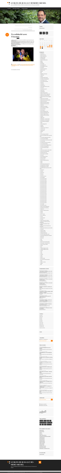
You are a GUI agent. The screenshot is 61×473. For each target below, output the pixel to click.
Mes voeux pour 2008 (43, 181)
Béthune (41, 71)
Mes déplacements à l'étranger (44, 165)
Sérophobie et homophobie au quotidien (45, 436)
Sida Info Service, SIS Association (45, 241)
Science (41, 240)
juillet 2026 (41, 316)
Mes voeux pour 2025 (43, 201)
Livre (41, 132)
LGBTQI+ (41, 131)
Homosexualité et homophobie (44, 121)
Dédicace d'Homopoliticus (44, 92)
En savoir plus (40, 472)
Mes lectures (42, 172)
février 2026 (41, 322)
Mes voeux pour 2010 (43, 183)
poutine (32, 65)
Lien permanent (14, 64)
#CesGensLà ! (42, 53)
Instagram (41, 125)
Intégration (42, 126)
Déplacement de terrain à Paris (44, 103)
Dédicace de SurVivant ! (43, 101)
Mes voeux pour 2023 (43, 198)
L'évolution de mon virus (43, 152)
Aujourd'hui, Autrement (43, 68)
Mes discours (42, 169)
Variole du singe (42, 258)
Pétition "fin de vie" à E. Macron (44, 220)
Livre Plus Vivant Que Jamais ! (44, 147)
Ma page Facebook (42, 441)
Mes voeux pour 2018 (43, 193)
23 (40, 46)
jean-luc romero (49, 422)
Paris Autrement (42, 217)
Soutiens (41, 245)
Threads (41, 250)
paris (50, 420)
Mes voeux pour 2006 (43, 178)
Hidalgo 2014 (42, 117)
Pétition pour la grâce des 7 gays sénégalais (44, 224)
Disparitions (29, 64)
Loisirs (41, 148)
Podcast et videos (42, 230)
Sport (41, 246)
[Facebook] (41, 33)
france (45, 424)
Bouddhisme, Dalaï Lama (43, 73)
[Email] (47, 33)
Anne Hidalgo (42, 63)
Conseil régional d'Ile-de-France (44, 86)
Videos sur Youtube (42, 442)
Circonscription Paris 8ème (44, 81)
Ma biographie (25, 8)
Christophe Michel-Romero (44, 77)
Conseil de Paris (42, 85)
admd (48, 420)
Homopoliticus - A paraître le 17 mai (44, 448)
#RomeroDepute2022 (43, 56)
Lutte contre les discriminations (44, 151)
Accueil (9, 8)
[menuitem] (10, 8)
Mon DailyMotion (42, 438)
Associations (42, 67)
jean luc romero (49, 424)
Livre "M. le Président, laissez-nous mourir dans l (46, 136)
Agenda (41, 61)
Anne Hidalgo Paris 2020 (43, 66)
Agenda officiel (42, 430)
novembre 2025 (42, 326)
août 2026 (41, 315)
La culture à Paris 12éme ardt (44, 127)
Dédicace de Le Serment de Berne (45, 95)
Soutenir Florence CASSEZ (44, 244)
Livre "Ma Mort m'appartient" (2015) (45, 137)
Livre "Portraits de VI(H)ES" (44, 138)
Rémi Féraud (42, 236)
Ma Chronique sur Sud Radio (44, 153)
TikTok (41, 253)
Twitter (41, 255)
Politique (45, 420)
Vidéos (41, 260)
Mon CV (41, 432)
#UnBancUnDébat (42, 57)
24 (42, 46)
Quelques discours (42, 437)
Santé (41, 239)
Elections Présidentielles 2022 (44, 112)
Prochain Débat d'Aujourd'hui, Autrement (46, 235)
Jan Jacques (41, 282)
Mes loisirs (41, 174)
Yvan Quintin (42, 271)
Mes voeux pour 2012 (43, 186)
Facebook (41, 116)
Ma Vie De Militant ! (43, 157)
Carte (41, 331)
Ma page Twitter (42, 444)
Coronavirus (42, 87)
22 (51, 45)
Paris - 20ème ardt (43, 215)
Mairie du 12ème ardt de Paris (44, 160)
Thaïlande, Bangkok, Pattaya (44, 249)
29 (51, 46)
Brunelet (41, 286)
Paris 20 (41, 216)
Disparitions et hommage (43, 106)
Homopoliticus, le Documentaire (44, 120)
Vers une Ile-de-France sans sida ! (45, 259)
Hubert (41, 122)
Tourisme (41, 254)
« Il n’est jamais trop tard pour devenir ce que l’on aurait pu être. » (23, 25)
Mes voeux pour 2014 (43, 188)
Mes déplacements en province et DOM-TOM (45, 168)
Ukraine (18, 65)
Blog (41, 72)
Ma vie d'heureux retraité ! (44, 156)
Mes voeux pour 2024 (43, 200)
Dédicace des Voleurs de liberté (44, 102)
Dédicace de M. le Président (44, 98)
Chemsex (41, 76)
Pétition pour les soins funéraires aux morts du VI (45, 226)
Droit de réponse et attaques (44, 107)
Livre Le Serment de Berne (44, 143)
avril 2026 (41, 320)
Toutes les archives (42, 327)
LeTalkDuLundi (42, 130)
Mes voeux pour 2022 (43, 197)
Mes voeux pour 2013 (43, 187)
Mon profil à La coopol (43, 447)
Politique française (43, 231)
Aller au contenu (2, 0)
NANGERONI (42, 291)
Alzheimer (41, 62)
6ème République (42, 58)
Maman (41, 161)
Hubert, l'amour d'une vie (43, 435)
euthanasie (41, 420)
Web (41, 264)
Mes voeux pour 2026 (43, 202)
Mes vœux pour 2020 (43, 205)
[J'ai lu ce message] (60, 472)
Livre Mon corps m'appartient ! (44, 146)
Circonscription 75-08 (43, 80)
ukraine (23, 65)
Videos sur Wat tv (42, 443)
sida (40, 424)
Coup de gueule (42, 91)
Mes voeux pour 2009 (43, 182)
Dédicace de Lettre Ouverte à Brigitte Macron (45, 97)
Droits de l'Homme (43, 108)
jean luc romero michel (27, 65)
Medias (41, 162)
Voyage (41, 263)
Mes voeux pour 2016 (43, 191)
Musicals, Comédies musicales (44, 210)
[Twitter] (44, 33)
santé (42, 424)
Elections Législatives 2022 (44, 111)
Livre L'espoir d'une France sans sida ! (45, 142)
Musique (41, 211)
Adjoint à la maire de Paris (24, 64)
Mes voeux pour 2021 (43, 196)
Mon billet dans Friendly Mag (44, 207)
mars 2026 (41, 321)
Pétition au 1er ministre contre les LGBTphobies (45, 222)
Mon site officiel (16, 8)
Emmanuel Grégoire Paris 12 (44, 113)
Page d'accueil (30, 27)
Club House (42, 82)
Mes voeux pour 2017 (43, 192)
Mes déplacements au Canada (44, 166)
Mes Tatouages (42, 177)
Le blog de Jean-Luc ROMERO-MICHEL (28, 3)
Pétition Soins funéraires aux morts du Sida (46, 227)
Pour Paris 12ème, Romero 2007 (44, 234)
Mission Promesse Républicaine (44, 206)
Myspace (41, 212)
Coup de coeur (42, 90)
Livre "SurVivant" (42, 141)
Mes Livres (41, 173)
